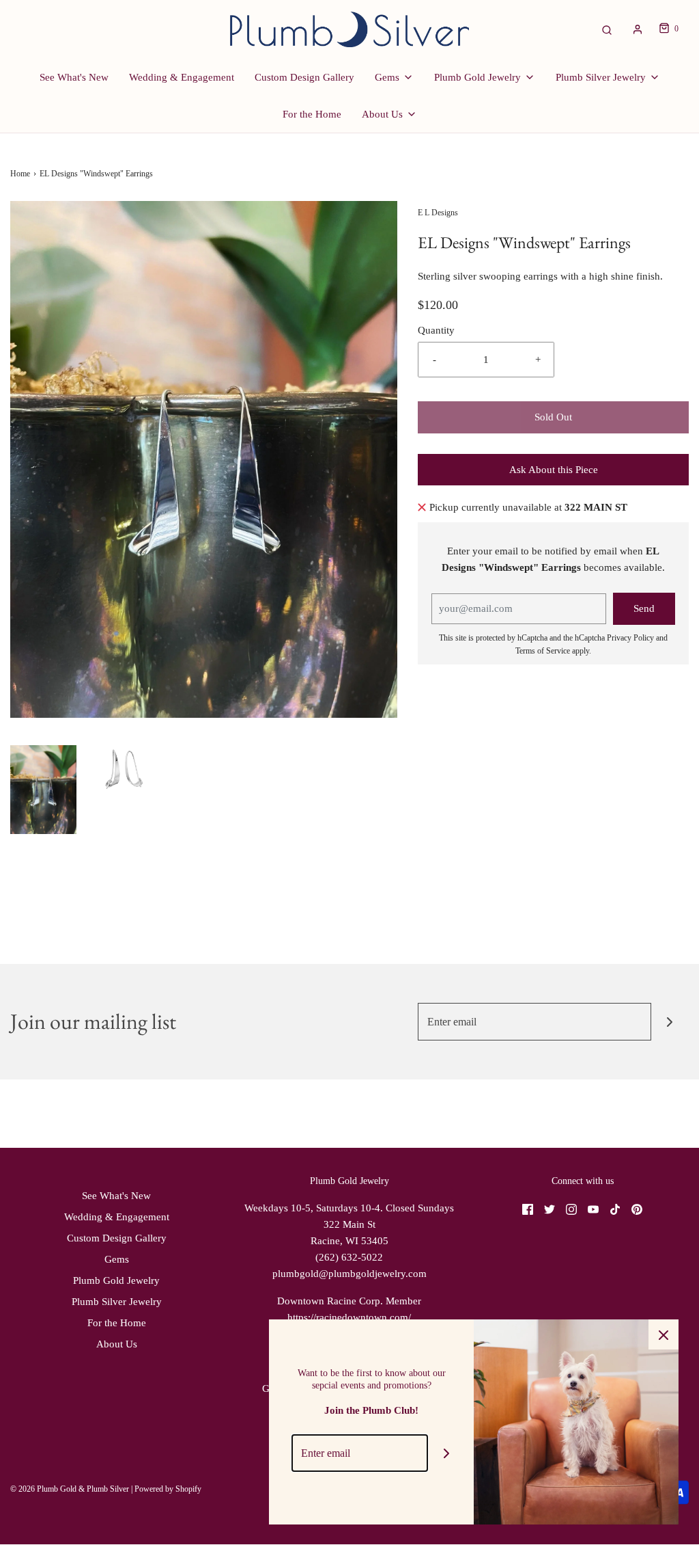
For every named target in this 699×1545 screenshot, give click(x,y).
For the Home (312, 114)
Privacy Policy (630, 638)
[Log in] (637, 29)
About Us (116, 1344)
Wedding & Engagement (181, 77)
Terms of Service (542, 651)
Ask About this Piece (553, 469)
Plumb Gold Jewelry (116, 1280)
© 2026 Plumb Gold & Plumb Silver (69, 1489)
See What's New (74, 77)
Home (20, 173)
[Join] (670, 1021)
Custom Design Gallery (304, 77)
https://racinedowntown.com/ (349, 1317)
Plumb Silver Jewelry (117, 1301)
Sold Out (553, 417)
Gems (116, 1259)
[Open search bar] (607, 29)
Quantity (436, 330)
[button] (43, 789)
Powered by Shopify (167, 1489)
